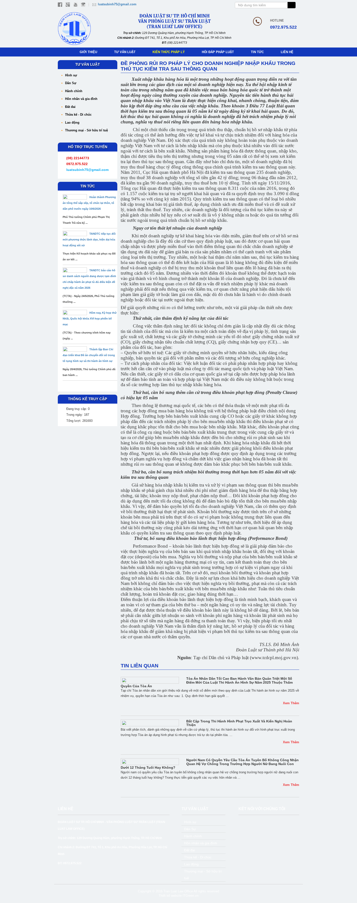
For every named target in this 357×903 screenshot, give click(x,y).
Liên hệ (287, 52)
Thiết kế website (170, 895)
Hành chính (73, 91)
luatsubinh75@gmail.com (117, 4)
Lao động (72, 122)
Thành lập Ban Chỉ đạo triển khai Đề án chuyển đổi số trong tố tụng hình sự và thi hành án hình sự (89, 355)
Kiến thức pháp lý (169, 52)
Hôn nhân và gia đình (81, 99)
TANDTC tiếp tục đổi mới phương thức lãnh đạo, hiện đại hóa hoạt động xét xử (89, 239)
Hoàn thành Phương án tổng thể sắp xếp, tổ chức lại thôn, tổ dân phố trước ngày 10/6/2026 (89, 203)
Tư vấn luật (125, 52)
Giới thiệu (88, 52)
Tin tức (257, 52)
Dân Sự (70, 83)
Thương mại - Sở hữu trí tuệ (86, 130)
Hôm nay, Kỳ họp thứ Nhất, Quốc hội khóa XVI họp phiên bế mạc (90, 318)
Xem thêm (291, 703)
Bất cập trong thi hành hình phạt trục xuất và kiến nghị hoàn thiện (239, 723)
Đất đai (70, 107)
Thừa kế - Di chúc (78, 114)
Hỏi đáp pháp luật (218, 52)
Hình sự (71, 75)
